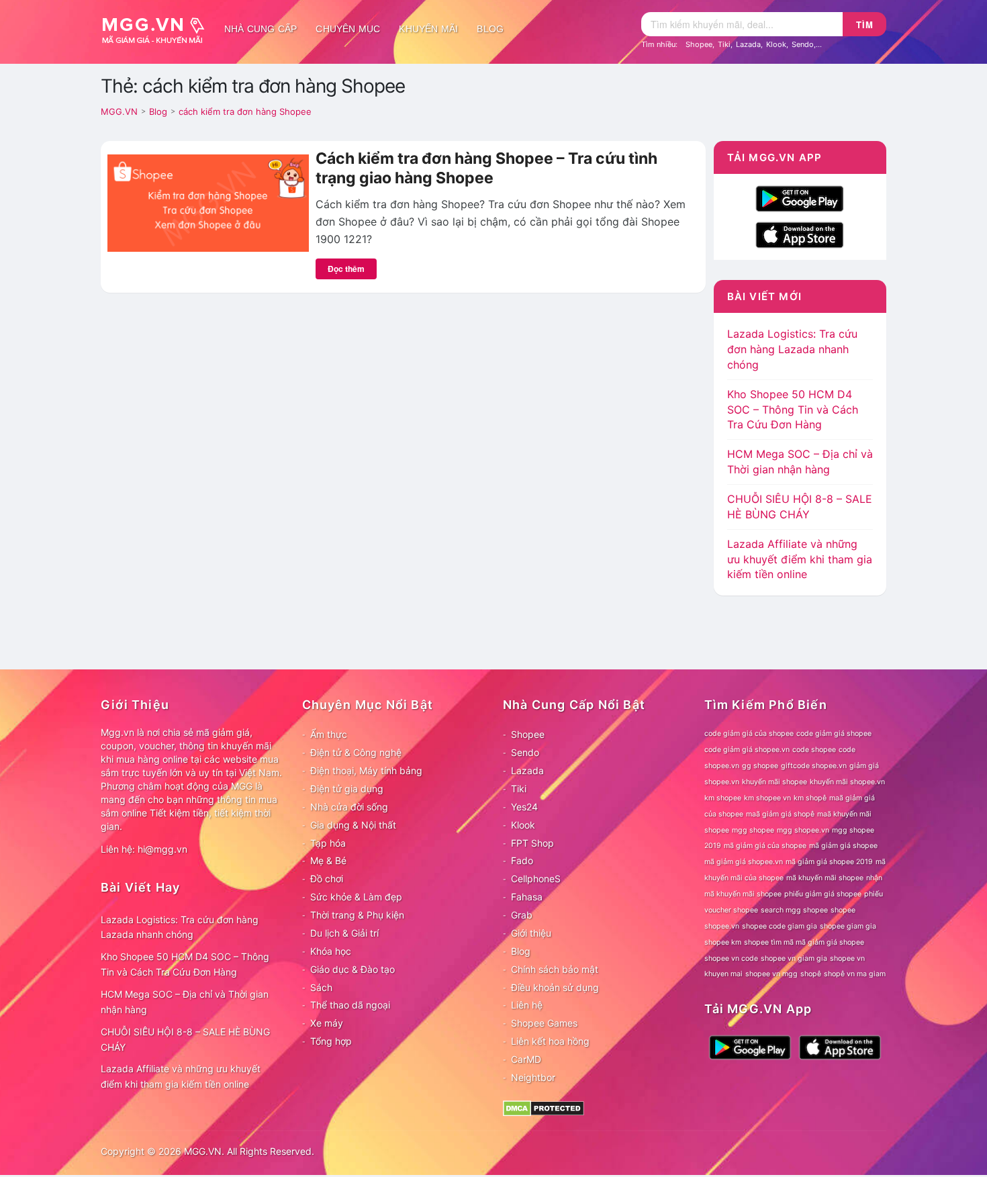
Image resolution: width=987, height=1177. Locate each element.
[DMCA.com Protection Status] (543, 1107)
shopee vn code (731, 958)
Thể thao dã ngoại (350, 1004)
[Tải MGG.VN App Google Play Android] (800, 197)
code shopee (814, 749)
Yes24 (524, 806)
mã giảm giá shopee (843, 845)
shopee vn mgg (771, 974)
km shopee (722, 798)
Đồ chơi (326, 878)
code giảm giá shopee (834, 733)
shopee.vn (721, 926)
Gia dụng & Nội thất (353, 825)
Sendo (803, 44)
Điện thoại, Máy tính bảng (366, 770)
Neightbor (533, 1077)
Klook (776, 44)
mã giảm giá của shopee (765, 845)
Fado (522, 860)
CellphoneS (536, 878)
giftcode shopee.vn (814, 765)
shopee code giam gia (779, 926)
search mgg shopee (794, 910)
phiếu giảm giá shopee (822, 894)
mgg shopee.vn (803, 830)
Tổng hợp (331, 1041)
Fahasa (527, 896)
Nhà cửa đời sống (349, 806)
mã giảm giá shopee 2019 (829, 861)
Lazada (748, 44)
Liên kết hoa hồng (550, 1041)
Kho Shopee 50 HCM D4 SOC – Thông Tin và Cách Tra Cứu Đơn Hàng (792, 409)
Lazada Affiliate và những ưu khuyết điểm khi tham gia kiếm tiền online (799, 559)
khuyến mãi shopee (774, 782)
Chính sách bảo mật (554, 969)
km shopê (810, 798)
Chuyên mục (348, 28)
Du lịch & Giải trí (344, 933)
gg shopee (760, 765)
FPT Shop (532, 843)
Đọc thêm (346, 269)
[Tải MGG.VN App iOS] (800, 233)
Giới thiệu (531, 933)
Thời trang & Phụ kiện (357, 915)
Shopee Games (544, 1023)
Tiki (724, 44)
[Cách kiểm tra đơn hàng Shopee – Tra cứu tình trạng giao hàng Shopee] (208, 202)
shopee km (722, 942)
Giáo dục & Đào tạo (352, 969)
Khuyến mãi (428, 28)
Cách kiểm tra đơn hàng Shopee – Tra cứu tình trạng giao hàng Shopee (486, 168)
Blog (490, 28)
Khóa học (330, 951)
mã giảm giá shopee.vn (743, 861)
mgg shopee (753, 830)
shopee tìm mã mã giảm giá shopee (804, 942)
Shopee (699, 44)
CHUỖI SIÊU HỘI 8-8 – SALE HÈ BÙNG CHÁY (185, 1039)
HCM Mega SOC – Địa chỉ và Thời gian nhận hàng (185, 1001)
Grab (521, 915)
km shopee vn (767, 798)
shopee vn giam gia (794, 958)
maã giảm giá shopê (780, 814)
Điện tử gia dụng (346, 788)
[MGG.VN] (158, 29)
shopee (843, 910)
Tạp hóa (328, 843)
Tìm (865, 24)
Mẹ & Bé (328, 860)
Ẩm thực (328, 734)
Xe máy (326, 1023)
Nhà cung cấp (260, 28)
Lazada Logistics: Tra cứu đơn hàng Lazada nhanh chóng (792, 349)
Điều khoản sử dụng (555, 987)
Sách (321, 987)
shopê (810, 974)
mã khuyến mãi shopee (824, 878)
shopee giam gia (848, 926)
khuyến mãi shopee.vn (847, 782)
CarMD (526, 1059)
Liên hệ (527, 1004)
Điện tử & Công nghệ (356, 752)
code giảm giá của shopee (749, 733)
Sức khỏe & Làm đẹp (356, 896)
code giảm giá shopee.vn (747, 749)
